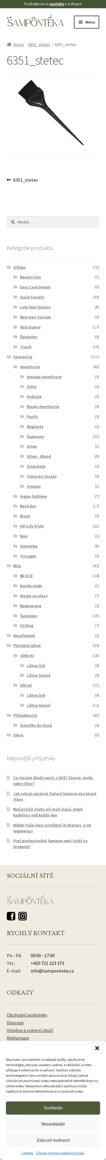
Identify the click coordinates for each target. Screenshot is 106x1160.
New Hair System (35, 317)
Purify (32, 416)
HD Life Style (32, 526)
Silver (32, 446)
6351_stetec (39, 44)
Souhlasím (53, 1108)
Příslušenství (25, 715)
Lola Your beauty (35, 307)
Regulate (35, 426)
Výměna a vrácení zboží (30, 1030)
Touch (26, 346)
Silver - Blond (39, 456)
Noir (24, 536)
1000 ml (27, 655)
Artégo (19, 267)
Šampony (35, 436)
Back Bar (28, 506)
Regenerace (30, 605)
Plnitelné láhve (27, 645)
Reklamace (18, 1038)
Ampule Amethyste (44, 376)
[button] (97, 1048)
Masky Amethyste (43, 406)
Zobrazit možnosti (53, 1140)
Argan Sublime (33, 496)
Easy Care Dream (35, 287)
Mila (17, 565)
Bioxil (25, 516)
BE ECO (26, 575)
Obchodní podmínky (27, 1015)
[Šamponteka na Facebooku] (11, 916)
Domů (19, 44)
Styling (26, 625)
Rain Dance (30, 327)
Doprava (15, 1022)
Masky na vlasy (34, 595)
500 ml (26, 685)
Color (32, 386)
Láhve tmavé (38, 675)
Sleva (18, 735)
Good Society (32, 297)
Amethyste (30, 366)
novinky (56, 3)
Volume (34, 486)
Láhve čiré (36, 665)
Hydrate (34, 396)
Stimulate (36, 466)
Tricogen (28, 556)
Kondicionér (31, 585)
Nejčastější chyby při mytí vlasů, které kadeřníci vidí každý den (48, 812)
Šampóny (28, 336)
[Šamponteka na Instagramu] (22, 916)
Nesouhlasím (53, 1124)
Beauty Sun (30, 277)
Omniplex (29, 546)
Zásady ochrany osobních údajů (60, 1153)
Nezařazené (24, 635)
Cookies (27, 1153)
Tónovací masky (42, 476)
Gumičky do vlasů (36, 725)
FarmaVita (22, 356)
